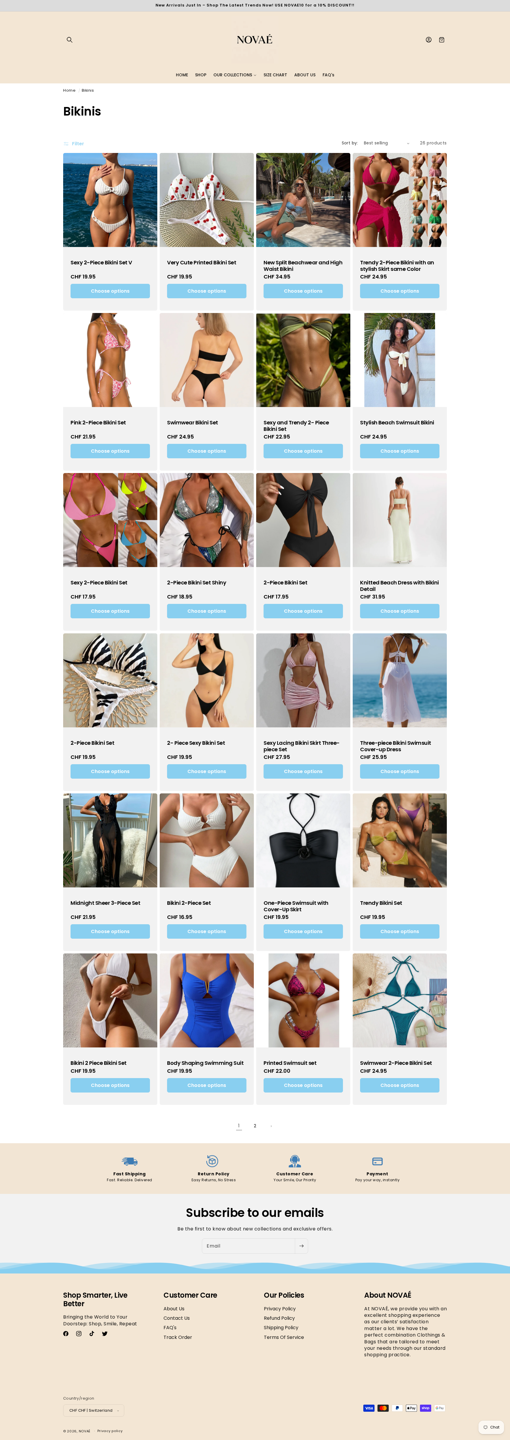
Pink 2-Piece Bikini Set (98, 422)
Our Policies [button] (284, 1295)
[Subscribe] (301, 1246)
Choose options (110, 291)
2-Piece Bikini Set (285, 582)
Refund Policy (279, 1318)
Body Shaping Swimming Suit (205, 1063)
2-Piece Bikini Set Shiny (196, 582)
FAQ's (170, 1327)
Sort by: (350, 143)
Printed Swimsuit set (290, 1063)
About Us (174, 1309)
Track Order (178, 1337)
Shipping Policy (281, 1327)
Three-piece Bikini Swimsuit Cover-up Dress (395, 746)
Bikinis (88, 90)
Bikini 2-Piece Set (189, 903)
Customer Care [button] (190, 1295)
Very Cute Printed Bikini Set (201, 262)
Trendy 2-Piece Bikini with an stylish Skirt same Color (397, 265)
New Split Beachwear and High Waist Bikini (303, 265)
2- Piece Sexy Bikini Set (196, 743)
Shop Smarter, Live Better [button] (95, 1299)
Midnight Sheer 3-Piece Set (105, 903)
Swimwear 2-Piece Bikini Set (396, 1063)
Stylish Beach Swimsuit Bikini (397, 422)
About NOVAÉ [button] (387, 1295)
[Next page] (270, 1126)
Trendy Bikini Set (381, 903)
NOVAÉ (85, 1431)
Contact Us (177, 1318)
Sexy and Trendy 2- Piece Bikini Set (296, 425)
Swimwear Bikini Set (192, 422)
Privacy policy (110, 1431)
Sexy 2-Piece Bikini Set (99, 582)
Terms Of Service (284, 1337)
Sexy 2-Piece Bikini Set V (101, 262)
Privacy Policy (280, 1309)
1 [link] (239, 1125)
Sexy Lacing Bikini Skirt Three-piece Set (302, 746)
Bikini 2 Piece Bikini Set (99, 1063)
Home (69, 90)
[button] (69, 39)
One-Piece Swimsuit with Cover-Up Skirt (296, 906)
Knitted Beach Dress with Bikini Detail (399, 585)
